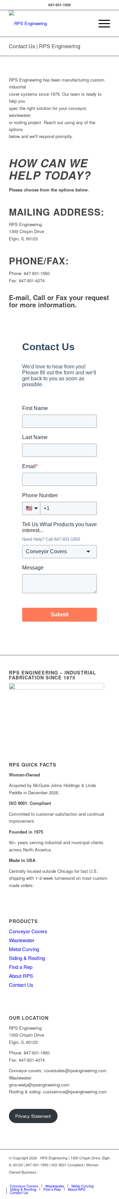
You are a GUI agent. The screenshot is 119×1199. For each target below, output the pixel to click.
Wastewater (21, 940)
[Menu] (101, 23)
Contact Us (21, 984)
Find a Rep (20, 966)
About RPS (21, 975)
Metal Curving (24, 948)
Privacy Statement (33, 1116)
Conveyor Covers (28, 931)
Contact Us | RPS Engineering (44, 46)
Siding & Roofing (27, 957)
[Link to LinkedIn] (105, 1179)
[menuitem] (101, 23)
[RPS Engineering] (49, 23)
